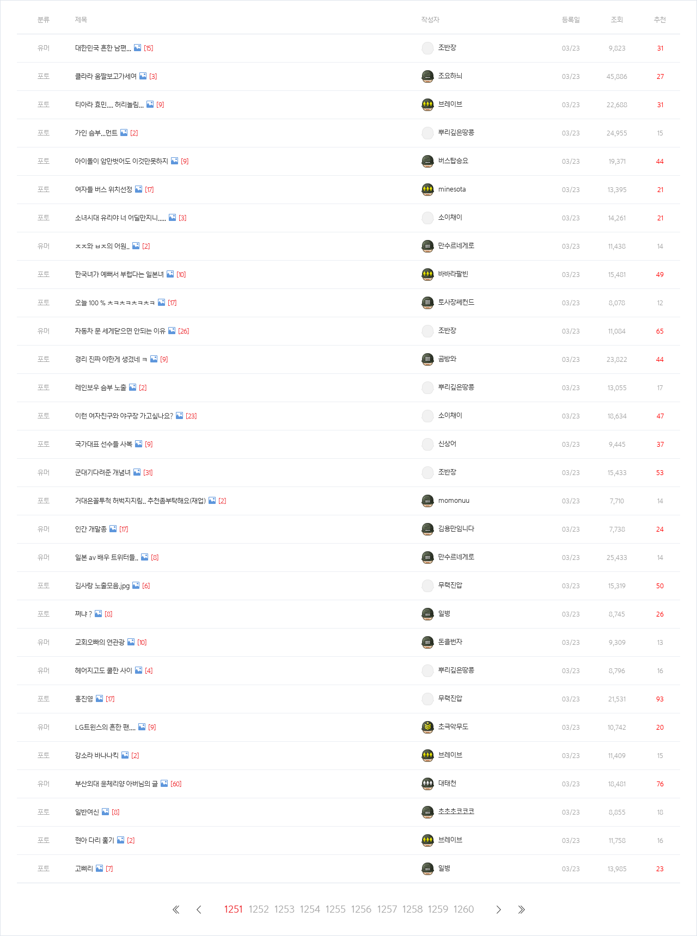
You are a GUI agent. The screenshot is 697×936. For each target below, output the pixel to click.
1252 (259, 909)
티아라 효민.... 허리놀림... (109, 105)
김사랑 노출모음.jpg (102, 586)
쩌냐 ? (83, 614)
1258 (412, 909)
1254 (310, 909)
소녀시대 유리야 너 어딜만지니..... (120, 218)
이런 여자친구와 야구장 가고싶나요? (124, 416)
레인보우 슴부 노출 (100, 388)
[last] (521, 909)
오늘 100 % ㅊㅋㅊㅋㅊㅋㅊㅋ (115, 303)
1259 (438, 909)
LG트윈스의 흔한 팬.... (105, 727)
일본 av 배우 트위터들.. (106, 557)
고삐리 (84, 869)
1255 (336, 909)
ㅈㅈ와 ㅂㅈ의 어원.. (102, 246)
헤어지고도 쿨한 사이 (103, 671)
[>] (498, 909)
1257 (387, 909)
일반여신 (87, 812)
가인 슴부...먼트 (96, 133)
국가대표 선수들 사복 (103, 444)
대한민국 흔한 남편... (103, 48)
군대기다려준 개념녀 (103, 473)
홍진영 (84, 699)
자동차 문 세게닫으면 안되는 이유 (120, 331)
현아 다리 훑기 (94, 840)
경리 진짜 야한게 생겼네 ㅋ (111, 359)
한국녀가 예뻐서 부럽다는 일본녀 (119, 274)
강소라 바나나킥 (97, 756)
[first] (176, 909)
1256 (361, 909)
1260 (464, 909)
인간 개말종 (91, 529)
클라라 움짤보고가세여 (106, 76)
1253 (284, 909)
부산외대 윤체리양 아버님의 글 (116, 784)
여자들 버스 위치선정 (103, 190)
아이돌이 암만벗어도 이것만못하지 (121, 161)
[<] (198, 909)
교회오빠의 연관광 (100, 642)
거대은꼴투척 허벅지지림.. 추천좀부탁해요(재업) (140, 501)
